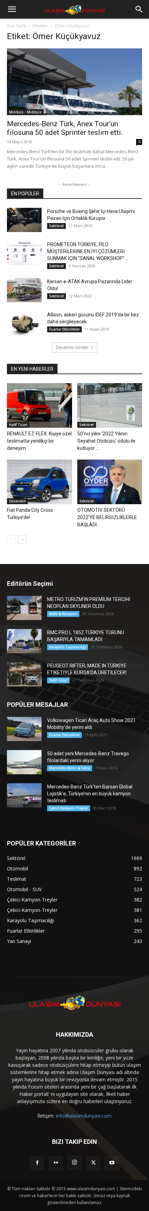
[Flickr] (56, 1163)
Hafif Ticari (18, 424)
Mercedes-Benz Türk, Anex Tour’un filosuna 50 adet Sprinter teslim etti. (65, 128)
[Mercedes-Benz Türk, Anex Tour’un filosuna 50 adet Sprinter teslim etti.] (74, 81)
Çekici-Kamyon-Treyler (68, 808)
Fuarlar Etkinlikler (64, 329)
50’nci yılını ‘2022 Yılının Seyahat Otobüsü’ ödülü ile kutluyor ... (106, 441)
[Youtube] (112, 1163)
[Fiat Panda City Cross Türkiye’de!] (39, 482)
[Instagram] (74, 1163)
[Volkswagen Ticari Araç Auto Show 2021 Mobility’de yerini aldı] (24, 729)
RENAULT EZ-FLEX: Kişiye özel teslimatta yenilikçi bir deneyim (39, 441)
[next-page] (22, 539)
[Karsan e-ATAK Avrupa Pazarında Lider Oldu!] (24, 290)
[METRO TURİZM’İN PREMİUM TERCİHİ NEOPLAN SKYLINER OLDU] (24, 608)
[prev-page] (11, 539)
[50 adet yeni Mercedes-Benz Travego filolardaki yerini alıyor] (24, 762)
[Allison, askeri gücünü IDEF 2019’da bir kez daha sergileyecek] (24, 323)
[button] (12, 9)
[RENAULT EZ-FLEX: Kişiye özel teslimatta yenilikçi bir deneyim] (39, 405)
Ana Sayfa (16, 26)
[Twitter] (93, 1163)
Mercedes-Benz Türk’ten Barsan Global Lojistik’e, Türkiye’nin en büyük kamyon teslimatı (89, 793)
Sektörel (56, 225)
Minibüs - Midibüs (25, 112)
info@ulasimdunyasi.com (84, 1115)
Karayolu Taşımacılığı (67, 647)
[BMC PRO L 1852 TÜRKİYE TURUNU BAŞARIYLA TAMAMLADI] (24, 641)
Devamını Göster (72, 347)
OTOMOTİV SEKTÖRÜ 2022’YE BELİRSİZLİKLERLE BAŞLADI (107, 517)
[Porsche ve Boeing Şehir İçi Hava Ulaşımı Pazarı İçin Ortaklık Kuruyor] (24, 220)
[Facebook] (37, 1163)
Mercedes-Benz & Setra (69, 768)
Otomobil (17, 501)
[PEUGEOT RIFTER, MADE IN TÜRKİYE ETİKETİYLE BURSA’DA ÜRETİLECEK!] (24, 674)
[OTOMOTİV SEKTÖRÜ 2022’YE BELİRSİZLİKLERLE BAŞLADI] (109, 482)
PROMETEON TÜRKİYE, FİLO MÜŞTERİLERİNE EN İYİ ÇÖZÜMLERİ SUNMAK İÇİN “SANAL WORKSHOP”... (87, 251)
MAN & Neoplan (63, 613)
